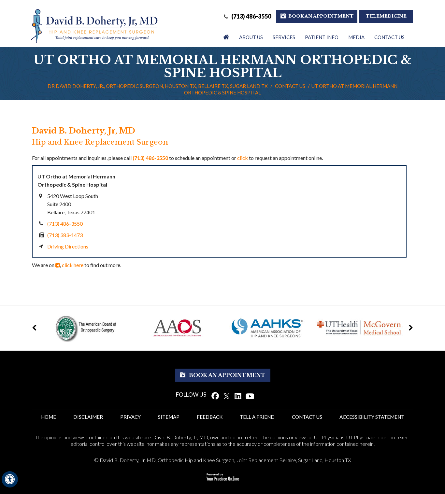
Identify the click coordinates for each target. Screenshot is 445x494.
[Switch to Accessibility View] (10, 479)
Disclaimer (88, 417)
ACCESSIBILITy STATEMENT (371, 417)
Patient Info (321, 37)
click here (72, 265)
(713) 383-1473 (65, 235)
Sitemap (168, 417)
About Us (251, 37)
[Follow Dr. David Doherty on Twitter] (227, 395)
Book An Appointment (321, 16)
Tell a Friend (257, 417)
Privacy (130, 417)
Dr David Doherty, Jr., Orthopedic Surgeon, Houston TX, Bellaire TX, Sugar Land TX (158, 86)
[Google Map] (269, 211)
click (242, 158)
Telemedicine (386, 16)
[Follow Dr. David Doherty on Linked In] (238, 395)
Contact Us (389, 37)
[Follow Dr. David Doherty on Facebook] (215, 395)
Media (356, 37)
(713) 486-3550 (251, 16)
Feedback (210, 417)
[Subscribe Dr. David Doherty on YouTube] (250, 395)
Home (48, 417)
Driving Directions (67, 246)
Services (284, 37)
